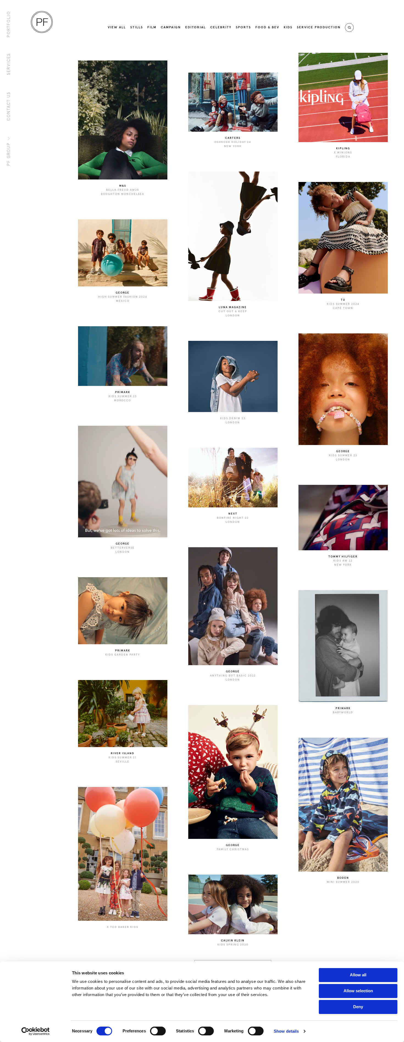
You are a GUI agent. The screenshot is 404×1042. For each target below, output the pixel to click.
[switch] (158, 1031)
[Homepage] (42, 22)
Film (151, 27)
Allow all (358, 974)
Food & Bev (267, 27)
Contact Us (9, 106)
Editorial (195, 27)
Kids (288, 27)
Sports (243, 27)
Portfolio (9, 24)
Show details (286, 1031)
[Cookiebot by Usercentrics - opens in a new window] (36, 1031)
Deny (358, 1006)
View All (117, 27)
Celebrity (220, 27)
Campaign (171, 27)
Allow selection (358, 990)
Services (9, 64)
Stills (136, 27)
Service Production (319, 27)
